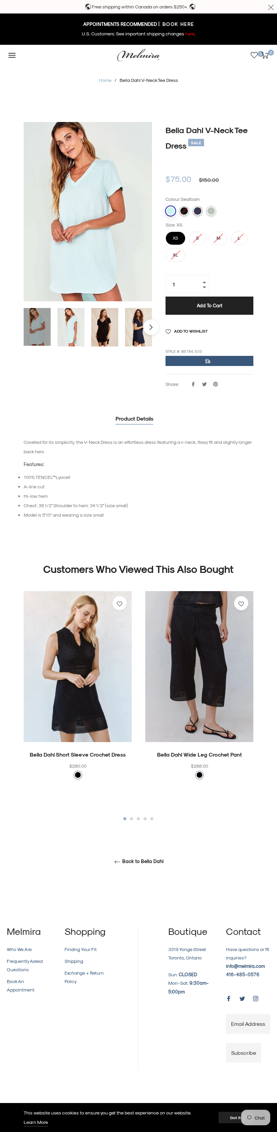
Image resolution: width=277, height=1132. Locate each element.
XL (175, 252)
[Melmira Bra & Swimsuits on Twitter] (242, 997)
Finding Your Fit (81, 949)
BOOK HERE (177, 24)
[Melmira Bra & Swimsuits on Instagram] (255, 997)
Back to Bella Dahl (142, 861)
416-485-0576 (242, 974)
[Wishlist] (254, 55)
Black (78, 775)
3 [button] (138, 818)
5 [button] (151, 818)
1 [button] (124, 818)
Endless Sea (198, 211)
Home (105, 80)
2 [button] (131, 818)
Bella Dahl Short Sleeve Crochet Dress (78, 754)
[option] (77, 698)
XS (176, 236)
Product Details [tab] (134, 418)
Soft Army (211, 211)
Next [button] (151, 327)
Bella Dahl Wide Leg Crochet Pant (199, 754)
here (189, 33)
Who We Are (19, 949)
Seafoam (171, 211)
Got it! (236, 1117)
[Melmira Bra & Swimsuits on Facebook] (228, 997)
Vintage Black (184, 211)
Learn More (36, 1122)
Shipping (74, 961)
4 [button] (145, 818)
